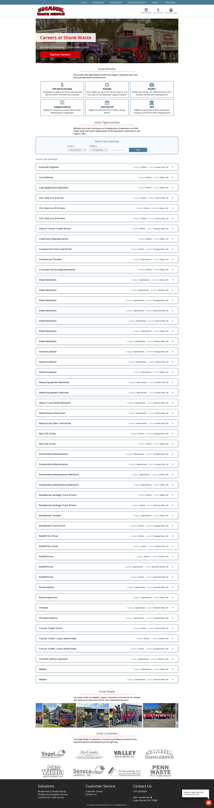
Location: (70, 146)
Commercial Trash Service (51, 797)
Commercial (115, 2)
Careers (155, 2)
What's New (170, 2)
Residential (97, 2)
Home (83, 2)
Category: (93, 146)
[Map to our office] (151, 797)
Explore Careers (60, 54)
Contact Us (91, 794)
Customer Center (94, 791)
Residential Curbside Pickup (52, 791)
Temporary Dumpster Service (53, 794)
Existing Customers (136, 2)
